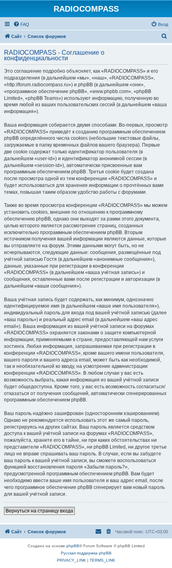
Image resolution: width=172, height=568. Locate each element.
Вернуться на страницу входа (39, 511)
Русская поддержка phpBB (86, 553)
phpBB (72, 546)
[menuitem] (21, 24)
